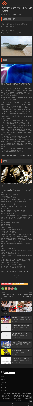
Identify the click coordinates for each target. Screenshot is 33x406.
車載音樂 (11, 88)
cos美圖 (3, 379)
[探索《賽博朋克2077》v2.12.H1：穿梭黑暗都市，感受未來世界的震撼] (6, 352)
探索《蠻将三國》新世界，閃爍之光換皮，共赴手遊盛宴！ (21, 358)
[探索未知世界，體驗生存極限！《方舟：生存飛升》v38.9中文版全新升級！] (6, 327)
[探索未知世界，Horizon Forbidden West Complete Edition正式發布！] (6, 335)
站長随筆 (3, 390)
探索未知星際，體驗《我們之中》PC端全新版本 (20, 317)
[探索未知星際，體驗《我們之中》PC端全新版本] (6, 319)
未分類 (3, 385)
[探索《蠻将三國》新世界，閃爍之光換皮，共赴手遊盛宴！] (6, 360)
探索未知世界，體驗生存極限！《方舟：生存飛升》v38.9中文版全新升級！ (21, 326)
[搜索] (28, 2)
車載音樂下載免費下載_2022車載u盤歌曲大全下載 (8, 296)
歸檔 (2, 373)
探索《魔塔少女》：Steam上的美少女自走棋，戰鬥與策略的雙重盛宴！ (21, 342)
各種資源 (3, 382)
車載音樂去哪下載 (6, 284)
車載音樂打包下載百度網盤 (20, 284)
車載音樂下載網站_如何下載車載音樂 (17, 271)
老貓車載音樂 (4, 2)
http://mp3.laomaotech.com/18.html (12, 33)
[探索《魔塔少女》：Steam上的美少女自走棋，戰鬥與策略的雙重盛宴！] (6, 344)
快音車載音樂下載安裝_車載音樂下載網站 (18, 156)
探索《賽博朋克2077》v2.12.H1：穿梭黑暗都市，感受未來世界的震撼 (21, 350)
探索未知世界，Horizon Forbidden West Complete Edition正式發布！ (21, 334)
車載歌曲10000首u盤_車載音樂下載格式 (18, 84)
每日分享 (15, 14)
